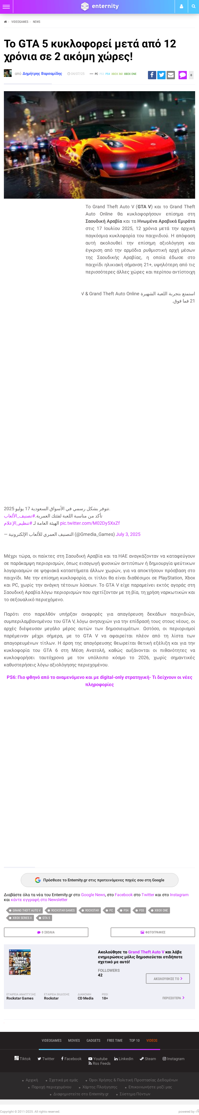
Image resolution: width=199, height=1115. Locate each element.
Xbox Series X (22, 918)
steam (150, 1058)
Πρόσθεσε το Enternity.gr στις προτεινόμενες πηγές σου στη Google (103, 880)
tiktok (25, 1058)
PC (111, 910)
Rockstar (92, 910)
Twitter (147, 894)
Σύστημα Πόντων (134, 1094)
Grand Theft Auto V (27, 910)
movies (74, 1040)
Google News (93, 894)
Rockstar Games (63, 910)
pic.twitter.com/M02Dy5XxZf (90, 523)
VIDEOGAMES (19, 22)
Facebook (124, 894)
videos (151, 1040)
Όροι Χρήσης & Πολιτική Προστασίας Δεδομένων (133, 1080)
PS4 (126, 910)
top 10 (134, 1040)
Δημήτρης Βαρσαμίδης (42, 73)
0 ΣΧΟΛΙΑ (48, 932)
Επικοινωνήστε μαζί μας (149, 1087)
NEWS (36, 22)
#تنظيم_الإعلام (18, 523)
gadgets (93, 1040)
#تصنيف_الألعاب (19, 516)
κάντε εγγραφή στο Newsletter (39, 899)
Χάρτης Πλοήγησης (99, 1087)
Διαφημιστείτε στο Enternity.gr (80, 1094)
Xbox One (161, 910)
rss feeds (101, 1063)
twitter (47, 1058)
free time (115, 1040)
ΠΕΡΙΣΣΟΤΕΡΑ (171, 998)
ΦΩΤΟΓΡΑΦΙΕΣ (155, 932)
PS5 (141, 910)
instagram (175, 1058)
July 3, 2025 (128, 534)
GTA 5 (46, 918)
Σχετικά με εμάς (63, 1080)
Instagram (179, 894)
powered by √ (189, 1111)
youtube (100, 1058)
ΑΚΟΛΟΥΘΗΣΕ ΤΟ (166, 979)
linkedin (125, 1058)
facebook (72, 1058)
